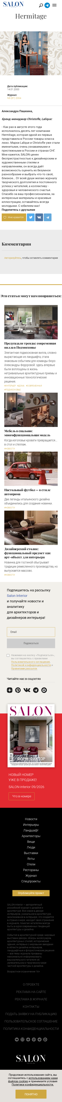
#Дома (20, 386)
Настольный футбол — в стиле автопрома (27, 492)
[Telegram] (47, 217)
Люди (31, 847)
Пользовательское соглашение (31, 1021)
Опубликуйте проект (31, 893)
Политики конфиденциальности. (33, 1084)
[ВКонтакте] (39, 217)
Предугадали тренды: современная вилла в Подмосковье (30, 345)
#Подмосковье (12, 390)
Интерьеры (31, 824)
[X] (31, 217)
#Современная (34, 386)
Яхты (31, 858)
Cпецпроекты (31, 881)
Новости (31, 819)
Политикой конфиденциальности (31, 665)
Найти (41, 5)
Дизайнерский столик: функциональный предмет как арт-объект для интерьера (27, 553)
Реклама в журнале (31, 999)
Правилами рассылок (24, 668)
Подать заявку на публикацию (31, 1014)
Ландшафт (31, 830)
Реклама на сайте (31, 992)
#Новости (9, 449)
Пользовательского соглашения (30, 661)
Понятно (31, 1094)
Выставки (31, 853)
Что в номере (21, 796)
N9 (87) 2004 (14, 98)
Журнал (31, 875)
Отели (31, 864)
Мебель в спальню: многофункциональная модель (27, 433)
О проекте (31, 984)
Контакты (31, 1006)
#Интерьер (10, 386)
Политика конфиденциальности (31, 1028)
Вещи (31, 841)
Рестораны (31, 870)
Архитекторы (31, 836)
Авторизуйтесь (12, 258)
